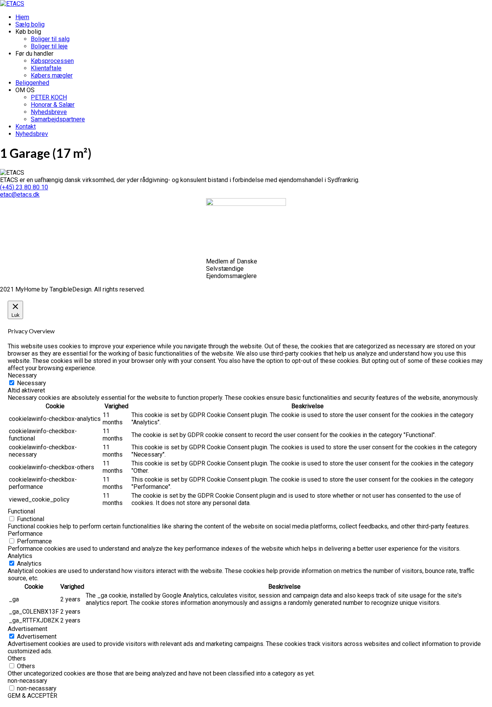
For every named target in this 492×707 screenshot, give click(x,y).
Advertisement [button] (27, 628)
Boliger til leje (49, 46)
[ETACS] (12, 3)
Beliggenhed (32, 82)
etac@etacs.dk (20, 194)
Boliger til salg (50, 39)
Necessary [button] (22, 375)
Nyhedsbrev (31, 133)
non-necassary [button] (27, 680)
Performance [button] (25, 533)
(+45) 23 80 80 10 (24, 187)
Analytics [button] (20, 556)
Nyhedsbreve (49, 112)
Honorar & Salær (53, 104)
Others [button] (17, 658)
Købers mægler (52, 75)
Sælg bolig (30, 24)
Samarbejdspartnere (58, 119)
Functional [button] (21, 511)
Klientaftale (46, 68)
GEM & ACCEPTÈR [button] (32, 695)
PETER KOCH (49, 97)
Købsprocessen (52, 61)
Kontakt (25, 126)
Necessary (31, 383)
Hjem (22, 17)
